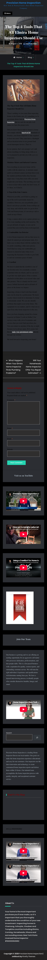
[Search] (37, 737)
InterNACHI (26, 132)
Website (10, 449)
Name (10, 428)
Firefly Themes (28, 956)
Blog (30, 57)
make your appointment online (22, 332)
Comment (11, 400)
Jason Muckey (31, 43)
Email (10, 439)
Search (9, 733)
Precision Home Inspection (23, 3)
